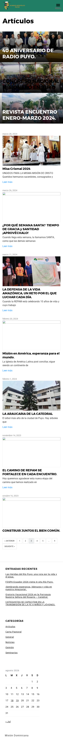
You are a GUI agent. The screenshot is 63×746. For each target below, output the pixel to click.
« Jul (8, 721)
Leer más (7, 182)
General (10, 637)
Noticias (10, 642)
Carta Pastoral (14, 632)
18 (12, 700)
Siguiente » (9, 546)
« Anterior (9, 541)
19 (17, 700)
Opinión (10, 647)
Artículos (10, 626)
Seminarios (12, 652)
